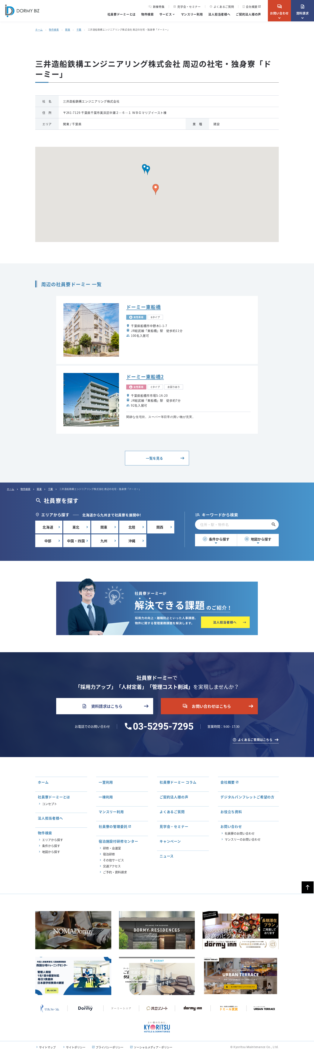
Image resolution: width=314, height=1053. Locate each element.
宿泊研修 (109, 854)
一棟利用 (106, 796)
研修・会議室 (112, 848)
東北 (76, 527)
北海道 (48, 527)
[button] (147, 170)
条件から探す (216, 539)
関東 (67, 29)
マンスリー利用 (192, 14)
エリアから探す (52, 840)
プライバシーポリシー (109, 1047)
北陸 (132, 527)
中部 (48, 540)
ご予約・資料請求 (115, 872)
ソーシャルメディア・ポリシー (153, 1047)
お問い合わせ (279, 9)
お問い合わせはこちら (206, 706)
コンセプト (49, 804)
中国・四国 (76, 540)
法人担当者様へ (219, 14)
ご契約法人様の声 (248, 14)
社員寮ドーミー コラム (178, 782)
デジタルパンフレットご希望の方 (247, 796)
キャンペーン (170, 841)
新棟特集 (159, 6)
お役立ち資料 (231, 811)
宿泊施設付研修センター (118, 841)
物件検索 (147, 14)
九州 (104, 540)
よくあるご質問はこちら (255, 739)
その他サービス (113, 860)
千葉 (78, 29)
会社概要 (252, 6)
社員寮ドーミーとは (121, 14)
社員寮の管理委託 (113, 826)
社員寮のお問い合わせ (240, 833)
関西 (160, 527)
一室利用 (106, 782)
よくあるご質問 (222, 6)
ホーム (39, 29)
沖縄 (132, 540)
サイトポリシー (75, 1047)
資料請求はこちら (102, 706)
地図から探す (258, 539)
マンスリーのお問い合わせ (243, 839)
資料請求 (302, 9)
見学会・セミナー (187, 6)
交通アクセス (112, 866)
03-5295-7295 (163, 726)
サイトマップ (47, 1047)
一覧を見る (154, 458)
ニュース (167, 855)
